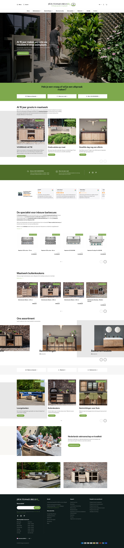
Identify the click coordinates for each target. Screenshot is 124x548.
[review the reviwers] (47, 190)
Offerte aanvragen (51, 519)
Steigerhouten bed (94, 506)
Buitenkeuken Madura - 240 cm (71, 299)
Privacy (72, 517)
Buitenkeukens (36, 11)
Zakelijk (88, 11)
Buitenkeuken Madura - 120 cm (25, 299)
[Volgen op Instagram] (93, 172)
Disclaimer (49, 521)
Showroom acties (60, 11)
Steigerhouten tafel (94, 509)
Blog (48, 523)
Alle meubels (70, 11)
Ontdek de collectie (23, 53)
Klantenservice (73, 502)
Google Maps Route (51, 514)
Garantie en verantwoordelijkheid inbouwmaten (78, 512)
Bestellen (72, 504)
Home (28, 11)
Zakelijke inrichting (94, 511)
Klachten (72, 515)
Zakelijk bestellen (51, 515)
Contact (95, 11)
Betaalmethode (73, 509)
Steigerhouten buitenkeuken (96, 504)
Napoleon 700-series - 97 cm (25, 250)
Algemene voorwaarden (21, 512)
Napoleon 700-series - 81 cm (48, 250)
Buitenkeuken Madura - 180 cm (48, 299)
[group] (62, 339)
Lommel (58, 506)
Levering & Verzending (75, 506)
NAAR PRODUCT (21, 156)
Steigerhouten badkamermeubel (97, 507)
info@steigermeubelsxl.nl (53, 507)
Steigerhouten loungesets (96, 502)
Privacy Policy (36, 511)
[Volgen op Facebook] (89, 172)
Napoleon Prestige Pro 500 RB (95, 250)
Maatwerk (80, 11)
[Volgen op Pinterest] (96, 172)
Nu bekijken (20, 415)
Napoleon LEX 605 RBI (69, 250)
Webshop (49, 517)
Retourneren (73, 507)
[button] (105, 261)
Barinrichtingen (47, 11)
